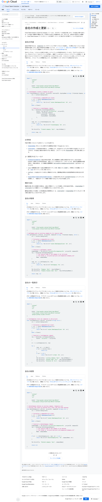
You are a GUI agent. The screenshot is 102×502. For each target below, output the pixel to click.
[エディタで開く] (78, 76)
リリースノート (45, 484)
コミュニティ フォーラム (48, 479)
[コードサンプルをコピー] (76, 76)
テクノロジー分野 (25, 1)
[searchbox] (10, 14)
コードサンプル (65, 484)
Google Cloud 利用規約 (53, 495)
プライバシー (34, 495)
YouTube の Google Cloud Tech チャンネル (91, 489)
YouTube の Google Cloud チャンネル (90, 486)
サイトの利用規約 (43, 495)
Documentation (32, 22)
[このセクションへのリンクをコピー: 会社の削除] (35, 371)
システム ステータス (47, 486)
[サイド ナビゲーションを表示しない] (18, 499)
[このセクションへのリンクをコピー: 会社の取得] (35, 199)
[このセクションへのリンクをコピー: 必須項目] (32, 140)
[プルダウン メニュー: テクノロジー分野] (31, 2)
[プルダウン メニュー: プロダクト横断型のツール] (48, 2)
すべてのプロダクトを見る (28, 479)
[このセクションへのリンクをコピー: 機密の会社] (33, 183)
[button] (9, 26)
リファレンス (15, 9)
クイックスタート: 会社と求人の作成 (65, 47)
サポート (30, 9)
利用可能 (62, 49)
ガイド (8, 9)
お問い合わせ (25, 486)
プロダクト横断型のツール (40, 1)
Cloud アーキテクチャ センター (69, 486)
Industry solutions (42, 22)
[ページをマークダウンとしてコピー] (53, 28)
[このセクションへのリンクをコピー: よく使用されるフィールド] (44, 157)
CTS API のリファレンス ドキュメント (61, 67)
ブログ (83, 479)
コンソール (77, 1)
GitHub (63, 479)
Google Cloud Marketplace (28, 484)
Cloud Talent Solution (12, 6)
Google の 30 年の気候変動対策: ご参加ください (71, 495)
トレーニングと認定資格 (67, 489)
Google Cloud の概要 (67, 481)
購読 (86, 499)
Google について (26, 495)
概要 (3, 9)
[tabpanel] (55, 100)
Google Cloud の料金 (26, 481)
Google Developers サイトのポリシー (53, 466)
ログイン (98, 1)
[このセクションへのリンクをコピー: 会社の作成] (35, 42)
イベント (84, 481)
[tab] (27, 62)
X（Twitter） (85, 484)
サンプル (23, 9)
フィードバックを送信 (78, 28)
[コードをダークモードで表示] (74, 76)
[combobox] (63, 1)
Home (26, 22)
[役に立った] (82, 22)
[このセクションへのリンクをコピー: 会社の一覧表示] (38, 283)
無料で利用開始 (94, 6)
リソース (37, 9)
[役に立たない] (84, 22)
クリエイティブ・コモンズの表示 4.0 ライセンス (53, 464)
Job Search (25, 6)
